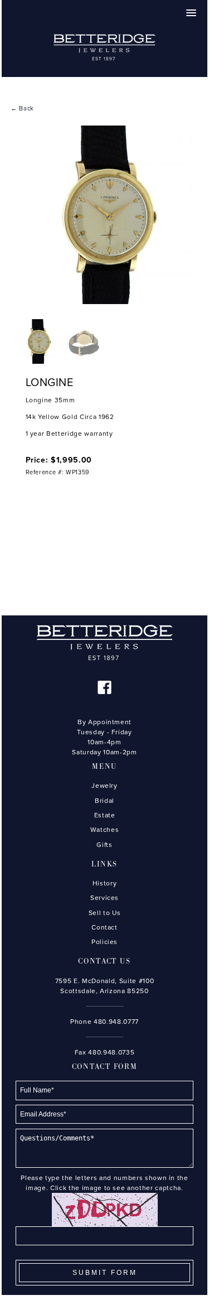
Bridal (104, 801)
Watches (104, 830)
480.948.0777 (116, 1021)
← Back (22, 108)
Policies (104, 942)
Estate (104, 815)
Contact (104, 927)
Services (104, 898)
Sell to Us (105, 913)
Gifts (104, 845)
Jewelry (104, 785)
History (105, 883)
